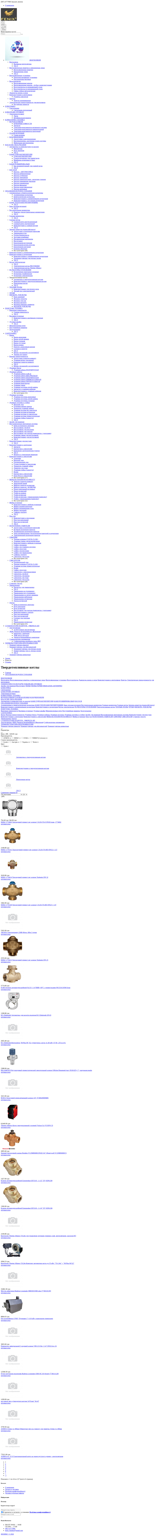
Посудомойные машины (18, 327)
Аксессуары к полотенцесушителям (27, 231)
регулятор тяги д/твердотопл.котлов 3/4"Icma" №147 (20, 1401)
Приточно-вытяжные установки (25, 77)
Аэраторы (17, 458)
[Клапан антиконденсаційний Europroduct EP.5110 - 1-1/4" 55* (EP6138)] (12, 1204)
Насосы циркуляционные (23, 187)
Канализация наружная (22, 247)
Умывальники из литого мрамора (26, 595)
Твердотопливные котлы (106, 707)
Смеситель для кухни (21, 556)
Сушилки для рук (15, 583)
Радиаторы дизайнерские (23, 274)
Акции (7, 658)
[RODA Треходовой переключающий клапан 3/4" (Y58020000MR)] (12, 1094)
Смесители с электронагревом (25, 572)
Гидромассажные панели (23, 406)
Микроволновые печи (17, 326)
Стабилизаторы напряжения (19, 639)
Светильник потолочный (23, 110)
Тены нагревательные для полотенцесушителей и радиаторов (36, 533)
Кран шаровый (19, 297)
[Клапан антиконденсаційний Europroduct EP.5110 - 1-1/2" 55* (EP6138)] (12, 1177)
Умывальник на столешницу (24, 591)
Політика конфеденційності (15, 1491)
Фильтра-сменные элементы (24, 304)
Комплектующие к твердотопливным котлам (30, 281)
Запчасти (17, 125)
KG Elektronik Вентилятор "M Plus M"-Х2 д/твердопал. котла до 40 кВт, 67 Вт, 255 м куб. (33, 1043)
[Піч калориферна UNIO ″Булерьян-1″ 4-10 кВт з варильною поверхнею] (12, 1315)
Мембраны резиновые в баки (24, 160)
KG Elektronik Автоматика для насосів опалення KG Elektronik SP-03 (26, 1015)
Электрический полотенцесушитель (27, 535)
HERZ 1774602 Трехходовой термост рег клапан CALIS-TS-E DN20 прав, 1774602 (31, 822)
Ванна (11, 335)
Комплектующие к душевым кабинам (27, 391)
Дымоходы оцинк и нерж (18, 93)
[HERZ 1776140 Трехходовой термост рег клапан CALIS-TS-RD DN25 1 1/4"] (12, 901)
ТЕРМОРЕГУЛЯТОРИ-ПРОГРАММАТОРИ (21, 643)
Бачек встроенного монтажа (24, 426)
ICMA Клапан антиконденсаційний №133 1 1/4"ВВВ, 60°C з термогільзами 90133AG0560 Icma (35, 988)
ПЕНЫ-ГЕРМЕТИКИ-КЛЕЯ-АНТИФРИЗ (46, 686)
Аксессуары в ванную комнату (25, 358)
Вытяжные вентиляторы (23, 64)
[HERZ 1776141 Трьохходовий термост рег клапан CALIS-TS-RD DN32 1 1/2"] (12, 846)
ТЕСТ (16, 66)
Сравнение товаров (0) (9, 792)
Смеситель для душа (21, 578)
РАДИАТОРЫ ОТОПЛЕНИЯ (20, 270)
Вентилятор (13, 62)
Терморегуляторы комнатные (20, 655)
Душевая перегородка (22, 383)
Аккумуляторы (14, 628)
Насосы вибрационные (22, 174)
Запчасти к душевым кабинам (24, 389)
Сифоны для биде (20, 512)
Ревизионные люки (21, 72)
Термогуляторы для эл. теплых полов (27, 651)
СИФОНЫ (13, 537)
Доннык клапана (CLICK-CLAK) (26, 539)
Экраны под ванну (20, 354)
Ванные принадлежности (18, 356)
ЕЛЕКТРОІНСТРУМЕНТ (14, 112)
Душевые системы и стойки (19, 403)
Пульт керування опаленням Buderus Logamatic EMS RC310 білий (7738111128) (30, 1374)
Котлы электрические (17, 262)
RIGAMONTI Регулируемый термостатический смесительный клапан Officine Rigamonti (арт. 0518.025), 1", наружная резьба (46, 1070)
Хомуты (12, 99)
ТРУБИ (12, 293)
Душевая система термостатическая (27, 416)
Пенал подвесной (20, 491)
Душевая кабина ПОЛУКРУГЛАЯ (26, 370)
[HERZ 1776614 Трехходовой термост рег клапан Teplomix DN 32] (12, 873)
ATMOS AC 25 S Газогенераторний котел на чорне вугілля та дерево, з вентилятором (32, 1456)
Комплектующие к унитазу (23, 612)
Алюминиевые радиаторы (23, 195)
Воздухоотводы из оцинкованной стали (28, 89)
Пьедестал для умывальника (24, 587)
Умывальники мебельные (23, 597)
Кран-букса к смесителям (23, 476)
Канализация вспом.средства (24, 245)
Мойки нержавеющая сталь (24, 508)
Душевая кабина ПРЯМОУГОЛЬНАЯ (27, 379)
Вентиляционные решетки (23, 70)
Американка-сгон (20, 233)
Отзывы (8, 662)
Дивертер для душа (21, 468)
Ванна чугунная (19, 343)
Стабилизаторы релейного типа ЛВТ (27, 641)
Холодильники (14, 329)
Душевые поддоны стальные (24, 401)
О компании (9, 5)
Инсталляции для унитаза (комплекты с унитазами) (32, 433)
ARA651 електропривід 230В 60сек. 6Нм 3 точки (19, 932)
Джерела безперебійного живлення (26, 637)
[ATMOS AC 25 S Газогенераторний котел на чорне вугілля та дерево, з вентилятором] (12, 1452)
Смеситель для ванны (21, 576)
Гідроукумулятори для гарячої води (26, 158)
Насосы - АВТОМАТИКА (23, 172)
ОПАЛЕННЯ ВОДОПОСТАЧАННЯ (18, 191)
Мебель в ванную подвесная (24, 485)
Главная (8, 673)
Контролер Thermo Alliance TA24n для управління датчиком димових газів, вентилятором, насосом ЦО (38, 1236)
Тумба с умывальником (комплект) (26, 499)
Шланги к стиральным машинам (25, 454)
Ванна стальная (19, 341)
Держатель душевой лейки (23, 466)
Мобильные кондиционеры (24, 143)
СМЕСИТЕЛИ (14, 560)
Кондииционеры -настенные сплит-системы (30, 141)
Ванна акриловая (20, 337)
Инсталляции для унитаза (23, 431)
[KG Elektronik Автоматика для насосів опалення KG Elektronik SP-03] (12, 1011)
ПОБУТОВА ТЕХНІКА (14, 308)
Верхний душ (19, 404)
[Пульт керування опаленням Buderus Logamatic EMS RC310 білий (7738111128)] (12, 1370)
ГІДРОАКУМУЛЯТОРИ (23, 156)
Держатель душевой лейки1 (24, 408)
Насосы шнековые (20, 189)
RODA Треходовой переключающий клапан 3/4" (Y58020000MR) (25, 1098)
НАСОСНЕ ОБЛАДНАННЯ (15, 145)
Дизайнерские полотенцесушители (26, 531)
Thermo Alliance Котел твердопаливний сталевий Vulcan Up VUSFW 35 (27, 1125)
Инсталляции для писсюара (24, 429)
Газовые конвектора (16, 216)
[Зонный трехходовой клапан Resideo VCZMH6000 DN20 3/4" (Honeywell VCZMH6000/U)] (12, 1149)
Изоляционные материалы (23, 239)
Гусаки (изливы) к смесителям (25, 464)
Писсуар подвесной (21, 522)
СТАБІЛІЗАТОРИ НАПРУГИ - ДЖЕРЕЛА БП (22, 626)
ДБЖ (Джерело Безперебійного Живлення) (25, 631)
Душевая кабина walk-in (22, 374)
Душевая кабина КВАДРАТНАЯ (25, 376)
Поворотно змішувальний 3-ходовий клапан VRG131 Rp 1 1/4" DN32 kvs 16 (29, 1346)
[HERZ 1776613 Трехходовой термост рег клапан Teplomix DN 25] (12, 956)
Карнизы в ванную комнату (24, 362)
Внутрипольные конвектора (19, 210)
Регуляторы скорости (21, 104)
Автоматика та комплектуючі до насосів (24, 147)
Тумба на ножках (20, 493)
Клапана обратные (20, 249)
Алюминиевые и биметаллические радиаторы (26, 193)
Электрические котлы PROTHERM (27, 266)
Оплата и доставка (12, 1489)
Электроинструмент (16, 114)
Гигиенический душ (21, 462)
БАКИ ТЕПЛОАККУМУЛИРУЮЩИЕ (23, 202)
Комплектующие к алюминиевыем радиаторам (31, 199)
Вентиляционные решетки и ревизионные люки (27, 68)
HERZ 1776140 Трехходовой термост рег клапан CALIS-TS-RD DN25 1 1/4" (28, 905)
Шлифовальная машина (22, 118)
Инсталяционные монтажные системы (23, 424)
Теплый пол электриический (24, 291)
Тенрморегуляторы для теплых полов (27, 258)
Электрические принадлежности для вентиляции (27, 102)
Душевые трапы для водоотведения (27, 541)
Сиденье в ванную (20, 349)
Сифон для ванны (20, 545)
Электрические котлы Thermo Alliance (27, 268)
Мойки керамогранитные (23, 506)
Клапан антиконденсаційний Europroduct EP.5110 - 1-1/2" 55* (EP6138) (26, 1181)
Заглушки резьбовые (21, 237)
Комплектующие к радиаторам (20, 254)
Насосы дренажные (21, 177)
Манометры (18, 149)
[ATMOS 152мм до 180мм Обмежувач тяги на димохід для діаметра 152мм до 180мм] (12, 1425)
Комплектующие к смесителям (20, 456)
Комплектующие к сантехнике (20, 445)
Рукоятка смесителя (21, 97)
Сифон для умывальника (23, 553)
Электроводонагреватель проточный (27, 131)
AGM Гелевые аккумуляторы (24, 630)
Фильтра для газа (20, 301)
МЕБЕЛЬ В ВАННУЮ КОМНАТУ (22, 479)
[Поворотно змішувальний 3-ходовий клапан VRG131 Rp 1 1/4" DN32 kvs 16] (12, 1342)
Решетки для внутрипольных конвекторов (29, 212)
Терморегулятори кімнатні (19, 645)
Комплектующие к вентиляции (20, 95)
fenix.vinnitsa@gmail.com (14, 1530)
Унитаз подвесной (20, 601)
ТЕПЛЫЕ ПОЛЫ (15, 287)
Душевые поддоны (16, 395)
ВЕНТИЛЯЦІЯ (35, 60)
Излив (16, 472)
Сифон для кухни (20, 549)
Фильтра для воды (20, 299)
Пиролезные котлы (21, 283)
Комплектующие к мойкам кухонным (27, 504)
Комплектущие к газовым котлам (26, 225)
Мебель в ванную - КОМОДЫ (25, 487)
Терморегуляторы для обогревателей (22, 647)
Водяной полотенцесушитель (24, 529)
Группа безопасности (21, 235)
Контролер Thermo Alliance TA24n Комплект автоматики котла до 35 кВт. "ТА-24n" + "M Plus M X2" (37, 1263)
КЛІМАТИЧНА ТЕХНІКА (15, 120)
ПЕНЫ (28, 686)
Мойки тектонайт (20, 510)
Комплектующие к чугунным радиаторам (29, 200)
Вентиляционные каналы (23, 83)
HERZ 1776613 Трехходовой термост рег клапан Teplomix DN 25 (24, 960)
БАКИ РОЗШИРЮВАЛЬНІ (19, 164)
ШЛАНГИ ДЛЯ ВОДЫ (22, 306)
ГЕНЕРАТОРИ (6, 684)
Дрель (16, 116)
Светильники (14, 108)
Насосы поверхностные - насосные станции (30, 179)
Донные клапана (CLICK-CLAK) (26, 564)
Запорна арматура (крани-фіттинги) (22, 229)
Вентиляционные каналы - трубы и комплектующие (33, 85)
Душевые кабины (15, 372)
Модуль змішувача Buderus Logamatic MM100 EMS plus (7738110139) (26, 1291)
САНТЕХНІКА (10, 333)
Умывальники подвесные (23, 599)
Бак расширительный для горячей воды (28, 166)
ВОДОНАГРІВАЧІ (16, 122)
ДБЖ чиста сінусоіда (21, 635)
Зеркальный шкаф (20, 483)
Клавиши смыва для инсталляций (26, 435)
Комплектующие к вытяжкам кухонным (28, 318)
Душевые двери (19, 385)
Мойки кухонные (15, 503)
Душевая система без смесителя (25, 410)
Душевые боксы (15, 368)
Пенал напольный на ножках (24, 489)
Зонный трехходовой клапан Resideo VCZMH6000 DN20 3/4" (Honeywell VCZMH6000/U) (34, 1153)
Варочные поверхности (18, 310)
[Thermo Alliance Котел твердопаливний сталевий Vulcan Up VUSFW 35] (12, 1122)
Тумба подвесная (20, 495)
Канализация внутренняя (23, 243)
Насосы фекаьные (20, 185)
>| (5, 1475)
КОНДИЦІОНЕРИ (16, 137)
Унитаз (12, 603)
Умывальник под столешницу (24, 593)
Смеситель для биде (21, 574)
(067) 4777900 (10, 1528)
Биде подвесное (19, 608)
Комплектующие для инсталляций (26, 437)
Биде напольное (19, 606)
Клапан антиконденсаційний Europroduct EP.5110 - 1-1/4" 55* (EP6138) (26, 1208)
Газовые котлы (14, 220)
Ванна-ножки (19, 345)
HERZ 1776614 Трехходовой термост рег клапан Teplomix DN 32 (24, 877)
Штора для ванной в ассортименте (26, 352)
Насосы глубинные (21, 175)
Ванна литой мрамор (21, 339)
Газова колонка (19, 135)
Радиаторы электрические (23, 276)
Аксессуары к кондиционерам (25, 139)
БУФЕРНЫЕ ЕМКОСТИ (23, 124)
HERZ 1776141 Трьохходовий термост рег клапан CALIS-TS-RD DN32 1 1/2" (29, 850)
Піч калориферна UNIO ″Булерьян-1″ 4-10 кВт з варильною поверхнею (27, 1318)
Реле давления (19, 150)
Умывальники (14, 585)
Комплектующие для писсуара (20, 441)
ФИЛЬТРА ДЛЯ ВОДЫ (18, 295)
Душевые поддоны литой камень (26, 387)
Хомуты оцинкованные (22, 100)
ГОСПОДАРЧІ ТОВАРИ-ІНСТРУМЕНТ (27, 684)
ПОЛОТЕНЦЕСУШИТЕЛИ (19, 526)
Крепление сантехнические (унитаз (27, 451)
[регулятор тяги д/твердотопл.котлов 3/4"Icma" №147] (12, 1397)
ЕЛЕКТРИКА (10, 106)
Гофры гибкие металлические (24, 91)
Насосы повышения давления (24, 181)
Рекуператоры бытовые (22, 79)
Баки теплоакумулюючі (17, 206)
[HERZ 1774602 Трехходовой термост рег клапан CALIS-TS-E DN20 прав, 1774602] (12, 818)
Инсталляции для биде (22, 428)
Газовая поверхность (21, 312)
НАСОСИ (13, 170)
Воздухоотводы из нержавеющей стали (28, 87)
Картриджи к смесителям (23, 449)
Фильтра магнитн (20, 302)
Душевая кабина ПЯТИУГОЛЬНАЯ (27, 381)
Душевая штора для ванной (24, 360)
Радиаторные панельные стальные (26, 272)
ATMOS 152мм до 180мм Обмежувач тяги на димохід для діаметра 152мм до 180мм (31, 1429)
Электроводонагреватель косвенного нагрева (30, 127)
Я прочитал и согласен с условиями (27, 1512)
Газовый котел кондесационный (25, 222)
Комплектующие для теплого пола (26, 289)
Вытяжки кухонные (16, 316)
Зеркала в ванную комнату (23, 481)
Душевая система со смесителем (25, 414)
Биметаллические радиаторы (24, 197)
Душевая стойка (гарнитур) (24, 418)
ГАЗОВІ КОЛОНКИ (16, 133)
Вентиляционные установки (19, 75)
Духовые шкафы (15, 322)
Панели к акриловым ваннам (24, 347)
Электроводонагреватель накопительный (29, 129)
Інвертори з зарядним (21, 633)
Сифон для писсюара (21, 551)
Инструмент (18, 241)
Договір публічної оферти (14, 1493)
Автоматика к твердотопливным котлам (28, 279)
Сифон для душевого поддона (25, 547)
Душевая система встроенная (24, 412)
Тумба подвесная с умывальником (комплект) (30, 497)
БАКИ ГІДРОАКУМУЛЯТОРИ (20, 154)
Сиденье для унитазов (22, 618)
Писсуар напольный (21, 520)
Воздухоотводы (15, 81)
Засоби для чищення (16, 422)
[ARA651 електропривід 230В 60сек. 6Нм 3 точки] (12, 929)
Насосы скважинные (21, 183)
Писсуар (12, 516)
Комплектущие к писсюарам (24, 518)
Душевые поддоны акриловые (25, 397)
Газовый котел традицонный (24, 224)
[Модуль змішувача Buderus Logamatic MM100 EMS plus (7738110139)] (12, 1287)
